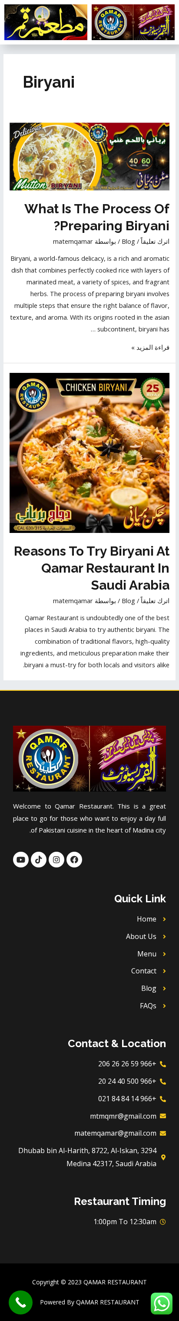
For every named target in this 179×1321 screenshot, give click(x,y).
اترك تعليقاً (155, 241)
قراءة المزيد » (150, 347)
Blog (128, 241)
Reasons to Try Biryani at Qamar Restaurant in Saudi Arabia (91, 568)
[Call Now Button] (21, 1302)
